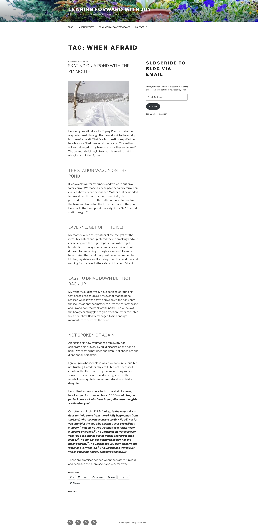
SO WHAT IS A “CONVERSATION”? (114, 27)
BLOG (70, 27)
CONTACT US (141, 27)
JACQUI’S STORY (86, 27)
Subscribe (153, 106)
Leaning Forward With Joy (109, 9)
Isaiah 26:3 (108, 395)
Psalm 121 (92, 411)
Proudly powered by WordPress (132, 522)
